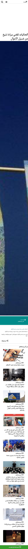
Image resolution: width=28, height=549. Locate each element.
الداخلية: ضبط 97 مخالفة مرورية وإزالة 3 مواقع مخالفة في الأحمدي (14, 525)
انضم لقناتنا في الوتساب (14, 547)
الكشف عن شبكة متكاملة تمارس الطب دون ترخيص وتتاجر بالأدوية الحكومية (14, 502)
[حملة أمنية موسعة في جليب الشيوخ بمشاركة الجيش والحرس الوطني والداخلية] (14, 401)
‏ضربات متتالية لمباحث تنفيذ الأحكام (15, 365)
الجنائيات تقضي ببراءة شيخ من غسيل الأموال (15, 36)
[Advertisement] (14, 18)
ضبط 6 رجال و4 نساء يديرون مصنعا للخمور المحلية (15, 456)
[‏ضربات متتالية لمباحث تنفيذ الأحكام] (14, 360)
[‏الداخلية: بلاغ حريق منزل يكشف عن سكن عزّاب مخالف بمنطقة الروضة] (14, 380)
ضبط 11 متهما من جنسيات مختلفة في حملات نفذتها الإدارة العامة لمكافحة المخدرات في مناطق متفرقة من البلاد (15, 479)
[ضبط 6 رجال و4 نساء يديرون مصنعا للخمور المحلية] (14, 451)
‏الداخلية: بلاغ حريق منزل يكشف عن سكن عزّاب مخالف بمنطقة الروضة (15, 385)
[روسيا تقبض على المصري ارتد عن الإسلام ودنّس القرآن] (14, 541)
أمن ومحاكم (21, 321)
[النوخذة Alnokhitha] (25, 1)
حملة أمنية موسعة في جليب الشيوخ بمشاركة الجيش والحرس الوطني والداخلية (15, 408)
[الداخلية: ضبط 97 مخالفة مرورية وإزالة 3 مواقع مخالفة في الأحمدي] (14, 519)
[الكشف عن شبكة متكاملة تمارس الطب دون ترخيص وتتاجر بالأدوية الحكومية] (14, 496)
